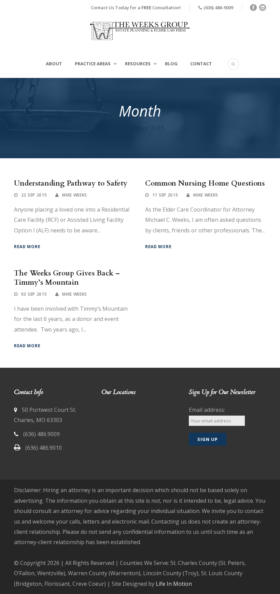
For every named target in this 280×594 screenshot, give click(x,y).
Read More (27, 246)
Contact (201, 63)
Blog (171, 63)
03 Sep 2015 (34, 294)
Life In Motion (174, 584)
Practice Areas (93, 63)
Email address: (207, 410)
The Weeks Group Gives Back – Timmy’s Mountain (67, 277)
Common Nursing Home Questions (205, 183)
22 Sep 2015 (34, 195)
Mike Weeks (74, 195)
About (54, 63)
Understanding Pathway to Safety (70, 183)
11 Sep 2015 (165, 195)
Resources (138, 63)
